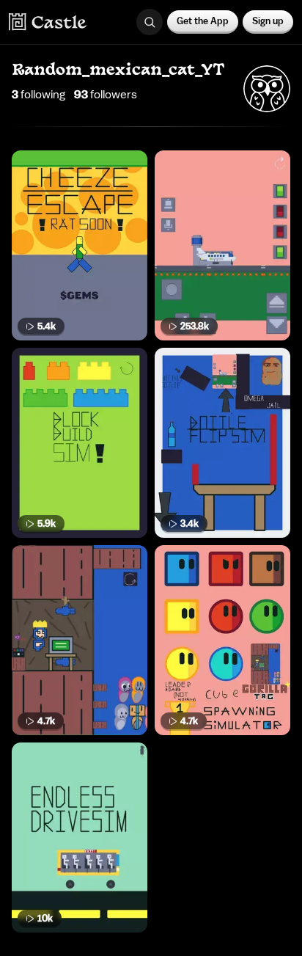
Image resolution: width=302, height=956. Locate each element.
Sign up (268, 21)
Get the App (203, 21)
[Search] (149, 22)
